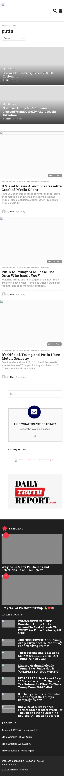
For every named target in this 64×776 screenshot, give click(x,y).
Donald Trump (23, 182)
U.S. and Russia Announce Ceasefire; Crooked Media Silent (32, 188)
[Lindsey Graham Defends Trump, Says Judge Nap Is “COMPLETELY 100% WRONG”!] (8, 668)
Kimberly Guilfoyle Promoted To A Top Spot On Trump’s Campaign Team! (39, 697)
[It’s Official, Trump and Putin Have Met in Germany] (32, 324)
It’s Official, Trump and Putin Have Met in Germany (31, 356)
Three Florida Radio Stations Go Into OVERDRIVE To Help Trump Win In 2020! (38, 656)
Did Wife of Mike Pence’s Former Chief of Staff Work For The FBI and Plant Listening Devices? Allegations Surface (40, 711)
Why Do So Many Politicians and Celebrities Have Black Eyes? (25, 568)
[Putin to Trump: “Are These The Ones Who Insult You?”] (32, 241)
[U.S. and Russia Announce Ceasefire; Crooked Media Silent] (32, 155)
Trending (45, 182)
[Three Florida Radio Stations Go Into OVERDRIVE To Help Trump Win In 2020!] (8, 655)
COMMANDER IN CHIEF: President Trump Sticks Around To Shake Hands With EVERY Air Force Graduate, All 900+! (39, 627)
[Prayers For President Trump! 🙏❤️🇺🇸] (32, 590)
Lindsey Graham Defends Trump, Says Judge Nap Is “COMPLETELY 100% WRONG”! (39, 668)
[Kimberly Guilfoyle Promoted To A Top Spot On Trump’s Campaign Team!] (8, 696)
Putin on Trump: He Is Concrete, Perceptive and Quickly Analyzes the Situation (30, 112)
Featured (35, 182)
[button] (55, 11)
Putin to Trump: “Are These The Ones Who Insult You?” (28, 274)
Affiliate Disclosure (13, 761)
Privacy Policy (10, 764)
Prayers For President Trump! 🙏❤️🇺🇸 (28, 608)
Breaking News (8, 182)
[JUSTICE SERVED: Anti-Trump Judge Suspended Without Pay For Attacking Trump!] (8, 642)
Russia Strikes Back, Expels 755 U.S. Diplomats (28, 74)
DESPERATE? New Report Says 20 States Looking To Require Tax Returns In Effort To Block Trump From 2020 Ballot (40, 682)
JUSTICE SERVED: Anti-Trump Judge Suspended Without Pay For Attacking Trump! (40, 643)
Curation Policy (35, 761)
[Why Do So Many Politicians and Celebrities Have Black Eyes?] (32, 549)
